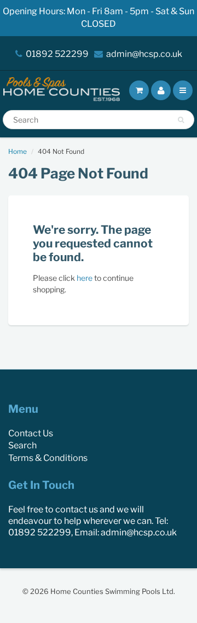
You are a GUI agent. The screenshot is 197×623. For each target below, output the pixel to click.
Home (17, 151)
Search (22, 445)
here (84, 277)
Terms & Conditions (48, 458)
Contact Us (30, 433)
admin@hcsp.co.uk (144, 54)
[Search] (180, 120)
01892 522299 (57, 54)
